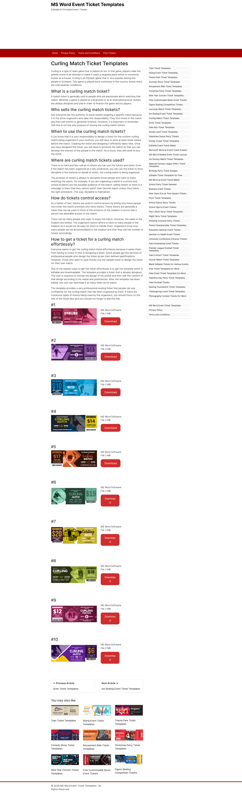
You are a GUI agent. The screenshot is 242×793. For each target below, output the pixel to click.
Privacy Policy (68, 53)
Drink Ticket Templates (65, 688)
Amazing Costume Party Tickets (164, 220)
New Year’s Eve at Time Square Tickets (167, 193)
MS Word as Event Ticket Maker (164, 180)
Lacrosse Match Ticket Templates (165, 109)
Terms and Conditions (89, 53)
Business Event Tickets (160, 189)
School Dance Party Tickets (162, 202)
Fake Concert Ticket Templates (164, 255)
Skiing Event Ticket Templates (163, 72)
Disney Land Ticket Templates (163, 132)
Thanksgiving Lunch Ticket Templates (167, 291)
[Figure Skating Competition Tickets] (129, 759)
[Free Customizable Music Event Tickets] (97, 759)
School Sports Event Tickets (162, 207)
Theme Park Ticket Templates (163, 77)
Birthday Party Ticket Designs (163, 170)
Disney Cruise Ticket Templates (164, 141)
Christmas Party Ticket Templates (165, 91)
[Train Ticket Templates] (65, 710)
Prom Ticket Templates (160, 198)
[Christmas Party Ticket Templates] (129, 734)
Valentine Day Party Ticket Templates (167, 278)
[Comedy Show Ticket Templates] (65, 734)
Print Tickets (109, 53)
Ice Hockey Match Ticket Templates (166, 159)
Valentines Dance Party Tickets (164, 136)
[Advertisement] (121, 30)
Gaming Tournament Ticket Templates (167, 287)
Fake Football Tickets (159, 282)
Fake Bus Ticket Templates (162, 127)
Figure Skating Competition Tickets (166, 104)
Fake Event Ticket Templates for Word (167, 273)
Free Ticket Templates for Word (164, 268)
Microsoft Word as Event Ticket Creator (168, 150)
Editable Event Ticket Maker (162, 145)
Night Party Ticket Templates (163, 216)
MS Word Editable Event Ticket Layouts (168, 154)
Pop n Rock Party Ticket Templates (166, 211)
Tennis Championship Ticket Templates (167, 225)
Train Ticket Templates (63, 720)
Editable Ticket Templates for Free (165, 175)
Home (55, 53)
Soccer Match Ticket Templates (164, 259)
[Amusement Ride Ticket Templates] (97, 734)
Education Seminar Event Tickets (164, 230)
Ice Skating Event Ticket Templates (121, 688)
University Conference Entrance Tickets (168, 239)
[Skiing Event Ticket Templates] (97, 710)
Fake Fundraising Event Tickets (164, 243)
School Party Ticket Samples (163, 184)
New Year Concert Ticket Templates (166, 95)
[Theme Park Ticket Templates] (129, 710)
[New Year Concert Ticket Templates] (65, 759)
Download (110, 321)
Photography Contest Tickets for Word (167, 296)
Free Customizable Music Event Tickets (168, 100)
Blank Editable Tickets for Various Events (168, 264)
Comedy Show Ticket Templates (164, 82)
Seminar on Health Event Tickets (164, 234)
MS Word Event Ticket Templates (87, 4)
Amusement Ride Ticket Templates (165, 86)
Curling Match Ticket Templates (164, 118)
